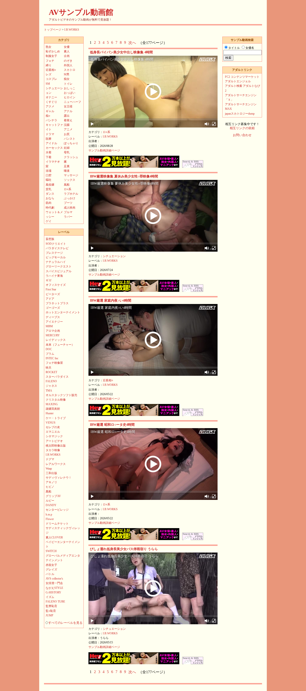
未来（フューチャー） (60, 344)
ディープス (53, 317)
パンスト (69, 138)
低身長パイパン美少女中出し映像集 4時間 (121, 52)
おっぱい (69, 92)
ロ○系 (106, 132)
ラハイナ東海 (54, 275)
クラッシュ (71, 157)
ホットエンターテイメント (63, 312)
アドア (50, 298)
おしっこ (69, 88)
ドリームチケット (57, 523)
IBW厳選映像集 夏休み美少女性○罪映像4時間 (124, 176)
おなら (50, 198)
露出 (67, 115)
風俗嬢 (50, 184)
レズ (48, 74)
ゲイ (48, 221)
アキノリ (51, 482)
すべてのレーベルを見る (65, 623)
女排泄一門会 (54, 583)
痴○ (48, 115)
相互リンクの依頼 (242, 128)
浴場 (48, 170)
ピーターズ (53, 294)
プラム (50, 353)
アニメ (68, 129)
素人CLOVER (54, 537)
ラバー (68, 216)
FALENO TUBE (55, 601)
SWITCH (51, 551)
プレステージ (54, 252)
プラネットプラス (57, 303)
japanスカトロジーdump (240, 113)
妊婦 (67, 147)
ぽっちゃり (71, 143)
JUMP (49, 615)
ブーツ (68, 203)
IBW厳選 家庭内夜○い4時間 (110, 300)
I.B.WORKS (71, 29)
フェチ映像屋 (54, 363)
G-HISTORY (53, 592)
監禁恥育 (51, 606)
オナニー (51, 97)
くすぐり (51, 102)
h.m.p (49, 514)
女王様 (68, 106)
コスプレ (51, 79)
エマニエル (53, 431)
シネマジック (54, 436)
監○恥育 (51, 611)
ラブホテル (71, 193)
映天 (48, 367)
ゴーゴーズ (53, 308)
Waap (49, 468)
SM (48, 83)
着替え (68, 120)
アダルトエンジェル (238, 81)
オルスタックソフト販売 (61, 395)
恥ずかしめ (53, 51)
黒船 (48, 491)
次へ (132, 43)
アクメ (50, 106)
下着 (48, 157)
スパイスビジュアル (58, 271)
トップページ (52, 29)
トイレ (68, 83)
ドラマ (50, 134)
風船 (67, 184)
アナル (68, 111)
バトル (50, 574)
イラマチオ (53, 161)
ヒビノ (50, 486)
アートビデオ (54, 441)
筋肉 (48, 203)
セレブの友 (53, 427)
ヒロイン (69, 97)
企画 (67, 56)
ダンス (50, 193)
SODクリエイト (56, 243)
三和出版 (51, 473)
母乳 (67, 152)
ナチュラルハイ (56, 262)
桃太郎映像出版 (56, 445)
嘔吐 (48, 180)
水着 (48, 152)
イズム (50, 597)
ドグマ (50, 459)
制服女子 (51, 56)
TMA (49, 390)
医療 (48, 138)
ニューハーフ (72, 102)
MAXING (52, 404)
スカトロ (69, 70)
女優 (67, 47)
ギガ (48, 280)
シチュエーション (114, 256)
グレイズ (51, 569)
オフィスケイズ (56, 285)
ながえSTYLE (54, 588)
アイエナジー (54, 321)
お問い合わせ (242, 135)
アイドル (51, 143)
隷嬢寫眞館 (53, 408)
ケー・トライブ (56, 418)
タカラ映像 (53, 450)
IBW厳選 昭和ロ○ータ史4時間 (112, 424)
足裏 (67, 166)
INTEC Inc (52, 358)
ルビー (50, 500)
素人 (67, 51)
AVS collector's (54, 578)
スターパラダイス (57, 376)
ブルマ (68, 212)
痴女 (67, 79)
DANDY (51, 505)
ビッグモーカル (56, 257)
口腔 (48, 175)
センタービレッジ (57, 509)
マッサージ (71, 175)
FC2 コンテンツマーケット (242, 76)
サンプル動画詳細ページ (104, 150)
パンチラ (51, 120)
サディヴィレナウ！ (58, 477)
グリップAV (53, 496)
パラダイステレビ (57, 248)
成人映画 (69, 207)
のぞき (68, 60)
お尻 (67, 134)
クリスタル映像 (56, 399)
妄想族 (50, 239)
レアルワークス (56, 464)
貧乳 (48, 189)
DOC (49, 349)
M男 (66, 74)
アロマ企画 (53, 330)
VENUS (50, 422)
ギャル (50, 111)
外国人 (68, 65)
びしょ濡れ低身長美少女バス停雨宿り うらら (124, 549)
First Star (51, 289)
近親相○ (108, 380)
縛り (48, 65)
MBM (49, 326)
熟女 (48, 47)
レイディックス (56, 340)
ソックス (69, 180)
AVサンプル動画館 (81, 12)
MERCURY (53, 335)
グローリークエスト (58, 266)
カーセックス (54, 147)
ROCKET (51, 372)
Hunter (50, 413)
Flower (50, 519)
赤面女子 (51, 565)
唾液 (67, 170)
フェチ (50, 60)
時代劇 (50, 207)
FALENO (51, 381)
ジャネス (51, 385)
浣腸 (67, 125)
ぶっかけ (69, 198)
